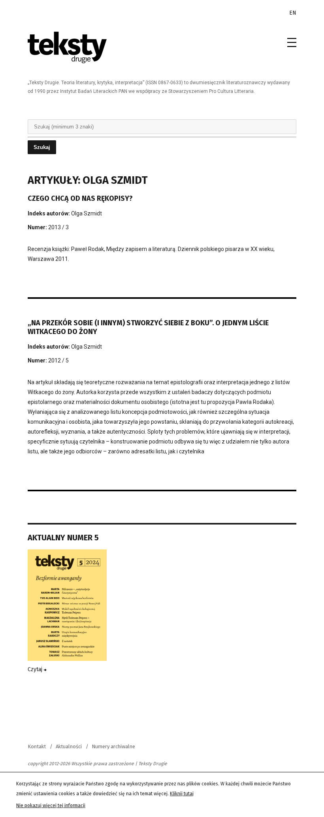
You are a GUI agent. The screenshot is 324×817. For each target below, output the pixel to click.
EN (292, 12)
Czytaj (36, 669)
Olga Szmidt (86, 213)
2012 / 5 (58, 360)
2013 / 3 (58, 227)
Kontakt (37, 746)
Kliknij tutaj (182, 793)
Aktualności (69, 746)
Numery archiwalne (113, 746)
